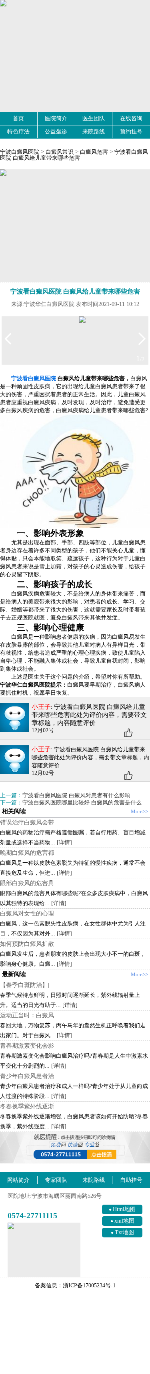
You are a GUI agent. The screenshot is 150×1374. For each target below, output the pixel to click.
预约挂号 (131, 132)
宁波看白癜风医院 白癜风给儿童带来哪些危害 (74, 155)
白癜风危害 (94, 152)
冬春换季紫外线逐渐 (27, 1106)
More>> (139, 811)
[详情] (64, 843)
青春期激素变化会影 (27, 1045)
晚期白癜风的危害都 (27, 853)
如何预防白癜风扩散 (27, 944)
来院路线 (93, 132)
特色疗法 (18, 132)
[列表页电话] (75, 1148)
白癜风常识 (60, 152)
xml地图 (124, 1221)
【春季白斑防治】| (24, 985)
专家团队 (56, 1180)
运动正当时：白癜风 (27, 1015)
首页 (18, 118)
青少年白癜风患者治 (27, 1076)
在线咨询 (131, 118)
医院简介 (56, 118)
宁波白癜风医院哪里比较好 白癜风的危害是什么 (82, 803)
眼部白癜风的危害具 (27, 883)
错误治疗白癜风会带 (27, 822)
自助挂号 (131, 1180)
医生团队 (93, 118)
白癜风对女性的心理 (27, 913)
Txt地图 (124, 1232)
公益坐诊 (56, 132)
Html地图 (124, 1209)
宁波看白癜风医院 (33, 378)
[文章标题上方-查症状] (75, 225)
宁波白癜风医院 (19, 152)
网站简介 (18, 1180)
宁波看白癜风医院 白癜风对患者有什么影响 (76, 795)
